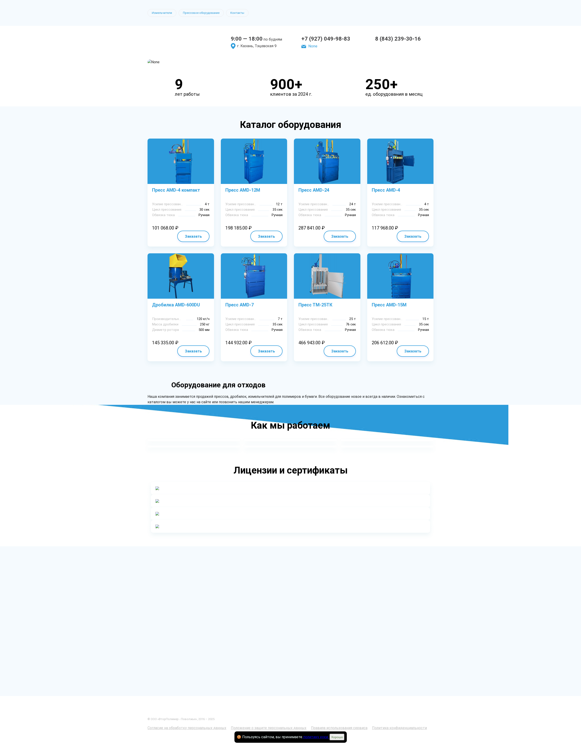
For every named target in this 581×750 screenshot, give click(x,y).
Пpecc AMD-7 (239, 305)
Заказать (193, 236)
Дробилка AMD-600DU (176, 305)
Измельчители (162, 13)
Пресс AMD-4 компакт (176, 190)
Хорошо (337, 737)
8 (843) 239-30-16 (398, 39)
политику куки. (316, 737)
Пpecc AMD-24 (313, 190)
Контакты (237, 13)
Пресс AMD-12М (242, 190)
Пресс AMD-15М (389, 305)
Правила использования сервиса (339, 728)
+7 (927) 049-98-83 (325, 39)
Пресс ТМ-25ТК (315, 305)
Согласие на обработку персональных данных (187, 728)
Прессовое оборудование (201, 13)
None (312, 46)
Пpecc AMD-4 (386, 190)
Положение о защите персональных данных (268, 728)
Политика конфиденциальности (399, 728)
